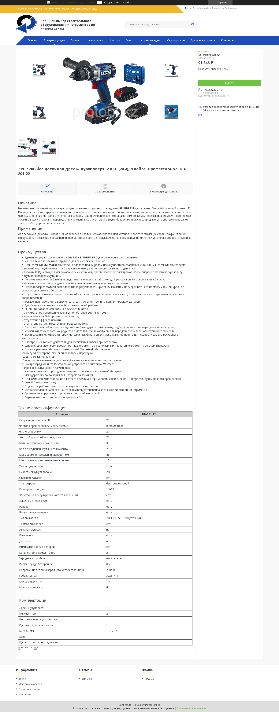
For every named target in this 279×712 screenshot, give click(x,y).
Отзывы (87, 679)
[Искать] (192, 24)
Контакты (227, 40)
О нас (129, 40)
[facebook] (25, 647)
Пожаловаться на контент (191, 708)
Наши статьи (94, 40)
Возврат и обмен (29, 689)
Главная (33, 40)
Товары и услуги (54, 40)
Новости (114, 40)
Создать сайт (111, 2)
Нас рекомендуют (150, 40)
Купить (229, 83)
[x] (36, 647)
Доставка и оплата (203, 40)
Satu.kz (156, 705)
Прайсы (149, 679)
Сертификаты (176, 40)
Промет (76, 40)
